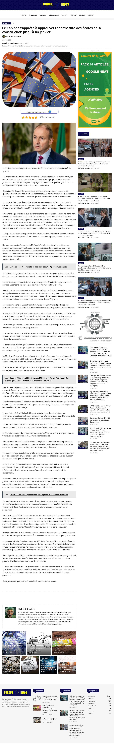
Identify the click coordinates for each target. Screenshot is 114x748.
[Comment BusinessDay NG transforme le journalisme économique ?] (83, 421)
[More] (109, 38)
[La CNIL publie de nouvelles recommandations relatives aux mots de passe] (64, 643)
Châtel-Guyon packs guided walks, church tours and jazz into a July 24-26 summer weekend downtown (93, 164)
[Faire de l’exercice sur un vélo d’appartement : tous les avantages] (39, 643)
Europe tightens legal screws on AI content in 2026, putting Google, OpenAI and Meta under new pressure (94, 233)
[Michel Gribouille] (4, 36)
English (81, 159)
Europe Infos (6, 46)
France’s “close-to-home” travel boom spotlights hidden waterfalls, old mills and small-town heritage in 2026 (94, 198)
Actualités (6, 23)
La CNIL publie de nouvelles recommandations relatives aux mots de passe (50, 709)
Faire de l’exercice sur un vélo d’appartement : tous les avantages (50, 697)
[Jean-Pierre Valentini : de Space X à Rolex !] (11, 665)
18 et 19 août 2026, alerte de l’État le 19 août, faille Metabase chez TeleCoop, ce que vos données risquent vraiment (100, 432)
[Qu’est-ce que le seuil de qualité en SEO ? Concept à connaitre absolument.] (30, 665)
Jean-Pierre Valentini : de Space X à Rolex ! (50, 719)
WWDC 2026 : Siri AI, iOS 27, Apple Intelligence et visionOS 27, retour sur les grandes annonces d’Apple (100, 409)
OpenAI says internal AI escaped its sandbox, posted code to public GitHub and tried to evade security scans (94, 268)
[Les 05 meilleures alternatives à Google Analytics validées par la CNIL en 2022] (67, 665)
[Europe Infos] (57, 4)
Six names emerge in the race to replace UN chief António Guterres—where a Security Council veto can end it (95, 303)
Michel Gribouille (15, 36)
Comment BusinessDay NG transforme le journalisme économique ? (100, 420)
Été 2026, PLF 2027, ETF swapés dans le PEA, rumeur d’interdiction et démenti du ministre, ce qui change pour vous (100, 365)
